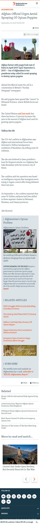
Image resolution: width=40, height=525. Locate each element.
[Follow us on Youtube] (3, 496)
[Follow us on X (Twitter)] (24, 496)
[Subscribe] (8, 501)
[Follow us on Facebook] (29, 496)
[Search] (36, 522)
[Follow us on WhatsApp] (3, 501)
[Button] (36, 28)
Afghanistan (7, 10)
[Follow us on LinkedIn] (34, 496)
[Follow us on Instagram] (14, 496)
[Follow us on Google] (19, 496)
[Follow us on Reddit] (8, 496)
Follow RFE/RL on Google (24, 522)
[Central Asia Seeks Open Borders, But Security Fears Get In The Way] (20, 454)
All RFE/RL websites (7, 522)
